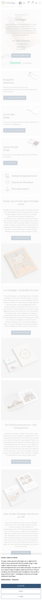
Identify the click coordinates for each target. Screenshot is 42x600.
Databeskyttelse (6, 579)
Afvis (21, 591)
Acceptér (21, 586)
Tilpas (21, 596)
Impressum (15, 579)
